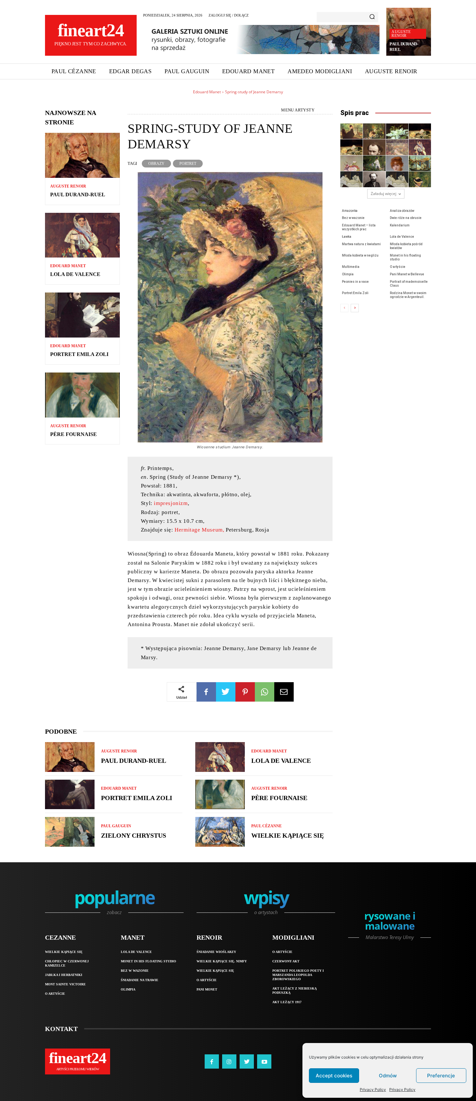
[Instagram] (229, 1061)
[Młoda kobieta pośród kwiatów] (374, 163)
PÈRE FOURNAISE (73, 434)
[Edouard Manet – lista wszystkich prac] (351, 147)
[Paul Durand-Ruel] (82, 155)
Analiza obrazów (402, 210)
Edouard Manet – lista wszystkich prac (359, 227)
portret (187, 163)
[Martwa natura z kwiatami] (351, 163)
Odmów (388, 1075)
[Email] (284, 692)
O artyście (397, 267)
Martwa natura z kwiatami (361, 244)
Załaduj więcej (383, 193)
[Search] (372, 17)
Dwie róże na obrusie (406, 218)
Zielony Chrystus (133, 835)
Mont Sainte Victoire (65, 984)
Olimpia (348, 274)
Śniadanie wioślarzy (216, 952)
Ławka (346, 236)
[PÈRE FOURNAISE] (82, 395)
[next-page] (355, 308)
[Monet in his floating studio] (420, 163)
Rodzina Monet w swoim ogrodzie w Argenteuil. (408, 295)
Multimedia (350, 267)
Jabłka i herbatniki (63, 975)
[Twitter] (225, 692)
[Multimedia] (351, 179)
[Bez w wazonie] (397, 131)
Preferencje (441, 1075)
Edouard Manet (207, 92)
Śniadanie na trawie (139, 980)
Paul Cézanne (266, 826)
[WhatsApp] (264, 692)
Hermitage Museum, (199, 530)
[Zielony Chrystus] (70, 832)
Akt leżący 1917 (286, 1002)
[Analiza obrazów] (374, 131)
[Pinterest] (245, 692)
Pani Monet (207, 989)
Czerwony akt (286, 961)
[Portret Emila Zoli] (82, 315)
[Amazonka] (351, 131)
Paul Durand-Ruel (77, 194)
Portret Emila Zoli (79, 354)
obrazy (156, 163)
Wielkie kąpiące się (287, 835)
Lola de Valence (75, 274)
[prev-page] (344, 308)
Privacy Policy (373, 1089)
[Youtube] (264, 1061)
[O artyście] (374, 179)
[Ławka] (397, 147)
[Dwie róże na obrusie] (420, 131)
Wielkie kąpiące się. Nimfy (222, 961)
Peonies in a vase (355, 281)
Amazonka (349, 210)
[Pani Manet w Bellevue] (420, 179)
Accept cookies (334, 1075)
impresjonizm (170, 503)
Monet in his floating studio (148, 961)
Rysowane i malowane (389, 922)
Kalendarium (400, 225)
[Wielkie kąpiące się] (220, 832)
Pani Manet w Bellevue (407, 274)
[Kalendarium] (374, 147)
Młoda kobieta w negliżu (360, 255)
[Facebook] (206, 692)
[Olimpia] (397, 179)
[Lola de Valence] (82, 235)
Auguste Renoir (400, 33)
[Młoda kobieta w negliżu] (397, 163)
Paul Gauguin (116, 826)
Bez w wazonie (353, 218)
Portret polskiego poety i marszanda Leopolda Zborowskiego (298, 975)
